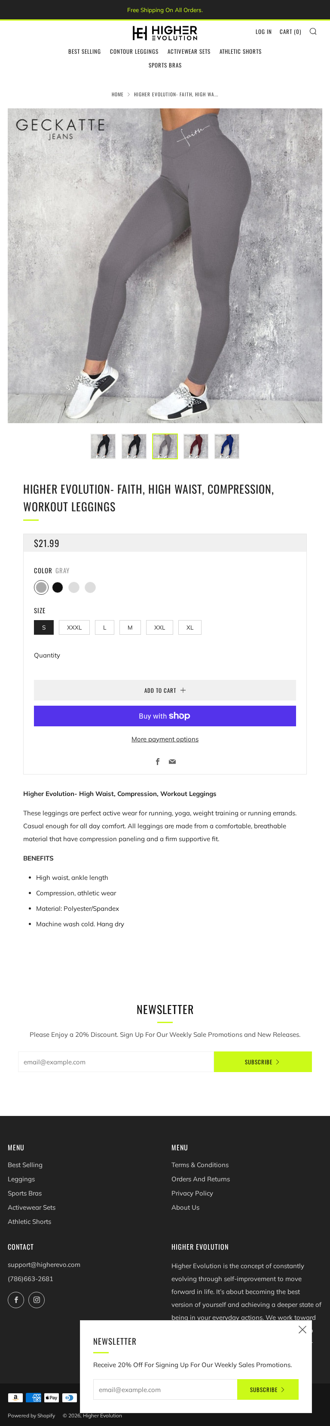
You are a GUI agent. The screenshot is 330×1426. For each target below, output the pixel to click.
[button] (103, 446)
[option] (165, 265)
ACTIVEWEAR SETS (189, 51)
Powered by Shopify (31, 1415)
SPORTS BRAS (165, 65)
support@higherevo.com (44, 1264)
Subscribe (258, 1061)
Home (118, 94)
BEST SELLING (84, 51)
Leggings (21, 1179)
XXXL (74, 627)
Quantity (47, 655)
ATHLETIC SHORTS (241, 51)
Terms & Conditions (200, 1165)
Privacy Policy (192, 1193)
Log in (264, 31)
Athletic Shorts (29, 1221)
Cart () (290, 31)
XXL (159, 627)
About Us (185, 1207)
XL (189, 627)
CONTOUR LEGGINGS (134, 51)
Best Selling (25, 1165)
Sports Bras (25, 1193)
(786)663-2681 (30, 1279)
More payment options (165, 739)
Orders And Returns (200, 1179)
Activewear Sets (31, 1207)
